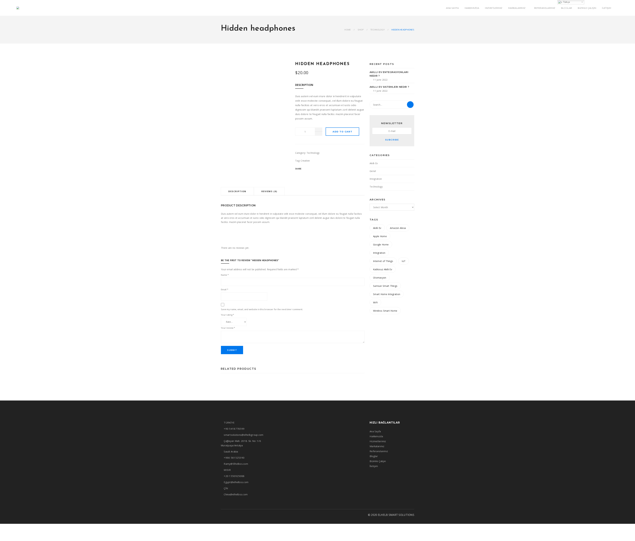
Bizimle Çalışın (378, 461)
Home (347, 29)
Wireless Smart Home (385, 310)
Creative (305, 160)
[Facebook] (222, 515)
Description (237, 191)
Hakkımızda (376, 436)
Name (225, 274)
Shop (361, 29)
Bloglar (374, 456)
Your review (228, 327)
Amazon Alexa (398, 228)
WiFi (375, 302)
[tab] (237, 191)
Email (224, 289)
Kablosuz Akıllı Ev (382, 269)
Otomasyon (379, 277)
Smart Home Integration (386, 294)
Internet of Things (383, 261)
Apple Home (380, 236)
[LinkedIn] (233, 515)
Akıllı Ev (374, 163)
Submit (232, 350)
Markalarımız (377, 446)
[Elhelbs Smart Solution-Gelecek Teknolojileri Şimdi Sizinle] (19, 8)
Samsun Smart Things (385, 285)
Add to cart (342, 131)
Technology (377, 29)
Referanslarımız (379, 451)
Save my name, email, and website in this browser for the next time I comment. (262, 309)
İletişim (374, 466)
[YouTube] (239, 515)
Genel (373, 171)
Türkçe (566, 2)
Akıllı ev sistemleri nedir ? (389, 86)
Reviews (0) (269, 191)
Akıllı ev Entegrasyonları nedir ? (389, 74)
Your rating (227, 314)
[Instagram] (228, 515)
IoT (403, 261)
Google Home (381, 244)
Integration (376, 178)
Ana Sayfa (375, 431)
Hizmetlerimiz (378, 441)
